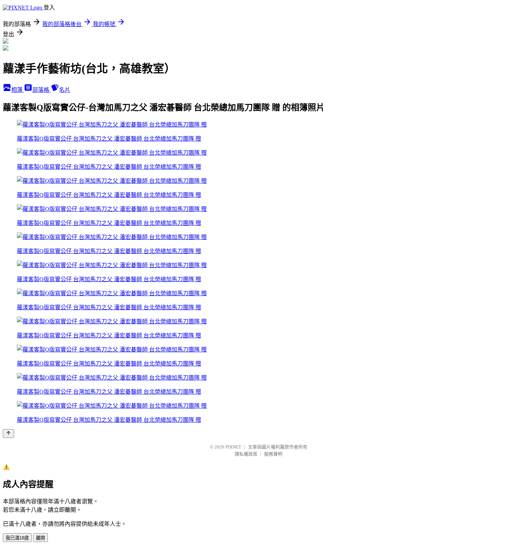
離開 (40, 538)
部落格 (41, 90)
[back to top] (8, 433)
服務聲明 (273, 454)
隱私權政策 (246, 454)
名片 (64, 90)
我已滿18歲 (17, 538)
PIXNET (233, 447)
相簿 (17, 90)
